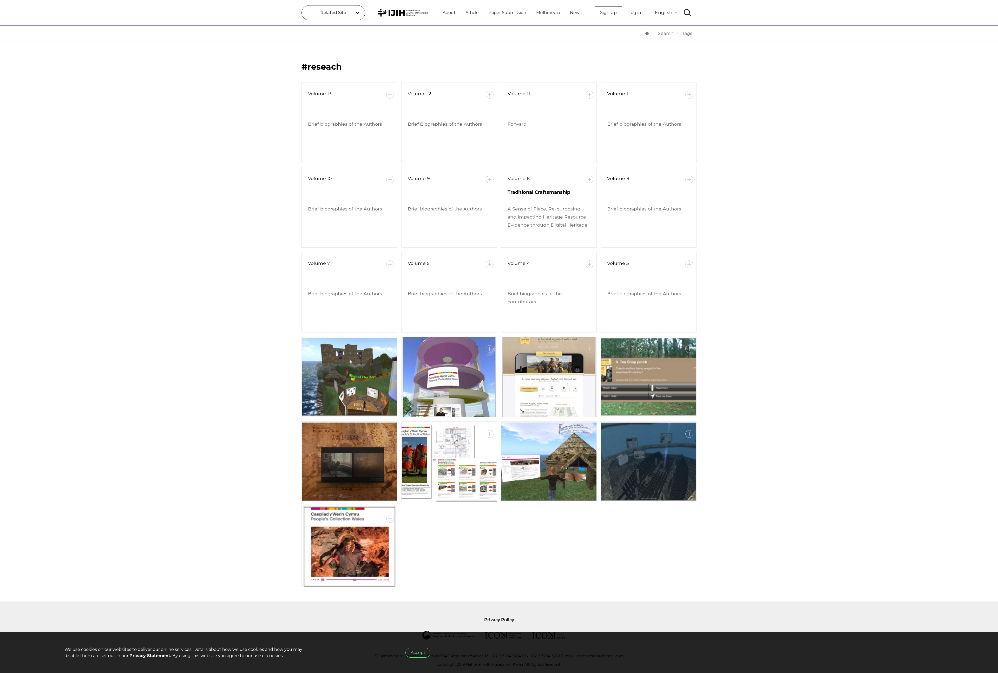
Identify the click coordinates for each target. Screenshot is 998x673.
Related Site (333, 12)
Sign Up (608, 12)
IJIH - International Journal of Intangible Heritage (404, 13)
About (449, 12)
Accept (418, 652)
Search (666, 33)
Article (472, 12)
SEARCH (688, 13)
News (576, 12)
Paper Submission (507, 12)
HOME (647, 33)
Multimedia (548, 12)
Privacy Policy (499, 619)
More (390, 95)
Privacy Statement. (150, 655)
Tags (687, 33)
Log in (634, 12)
